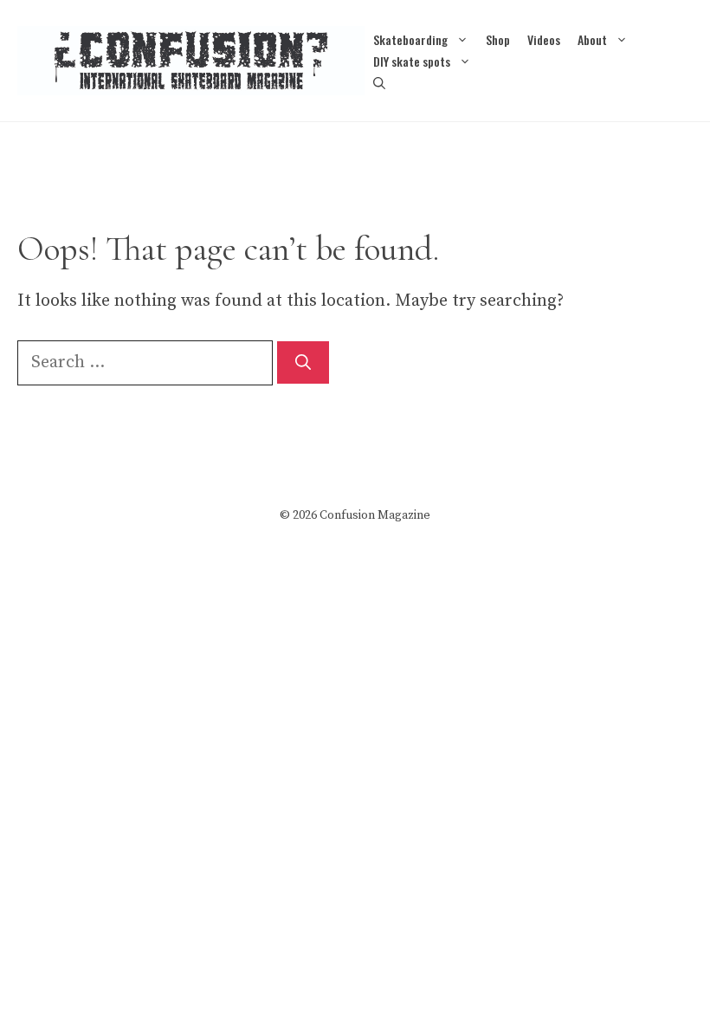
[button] (379, 83)
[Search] (303, 362)
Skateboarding (410, 39)
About (592, 39)
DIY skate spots (411, 61)
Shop (498, 39)
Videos (543, 39)
